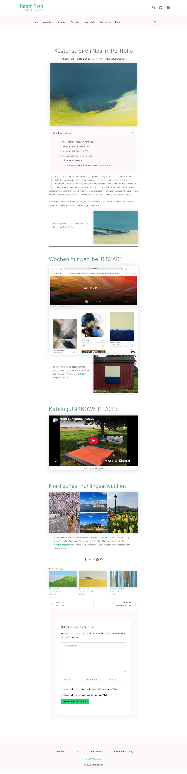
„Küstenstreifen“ (90, 201)
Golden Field (84, 588)
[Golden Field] (93, 579)
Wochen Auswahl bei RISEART (76, 146)
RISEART (81, 374)
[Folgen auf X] (89, 559)
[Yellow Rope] (63, 579)
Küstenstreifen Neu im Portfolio (77, 141)
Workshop (105, 22)
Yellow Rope (54, 588)
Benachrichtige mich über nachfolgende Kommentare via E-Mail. (91, 689)
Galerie (61, 22)
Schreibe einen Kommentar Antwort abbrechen (87, 165)
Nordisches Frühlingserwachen (77, 155)
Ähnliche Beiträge (73, 160)
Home (35, 22)
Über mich (90, 22)
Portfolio (75, 22)
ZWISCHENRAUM (117, 588)
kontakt (78, 751)
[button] (133, 133)
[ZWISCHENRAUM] (123, 579)
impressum (96, 751)
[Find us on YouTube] (97, 559)
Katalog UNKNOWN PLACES (75, 151)
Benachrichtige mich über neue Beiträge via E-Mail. (85, 695)
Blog (117, 22)
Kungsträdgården (62, 544)
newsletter (59, 751)
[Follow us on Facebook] (85, 559)
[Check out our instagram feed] (101, 559)
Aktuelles (48, 22)
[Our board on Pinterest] (93, 559)
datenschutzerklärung (121, 751)
